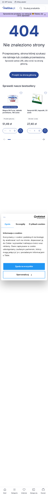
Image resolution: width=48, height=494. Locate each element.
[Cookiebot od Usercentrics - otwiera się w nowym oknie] (34, 217)
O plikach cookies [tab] (37, 224)
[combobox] (31, 8)
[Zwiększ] (14, 130)
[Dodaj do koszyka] (20, 130)
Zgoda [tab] (7, 224)
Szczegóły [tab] (20, 224)
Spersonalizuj (22, 275)
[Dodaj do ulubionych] (21, 93)
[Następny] (43, 139)
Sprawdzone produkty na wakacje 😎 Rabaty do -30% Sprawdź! (23, 14)
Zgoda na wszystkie (24, 266)
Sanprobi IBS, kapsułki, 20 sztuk (37, 111)
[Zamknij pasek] (45, 15)
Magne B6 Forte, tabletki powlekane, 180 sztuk (12, 111)
